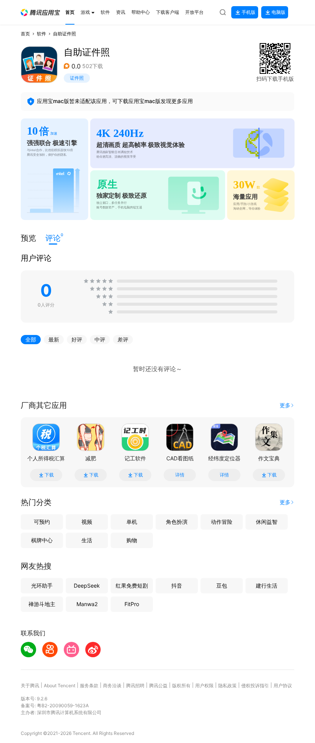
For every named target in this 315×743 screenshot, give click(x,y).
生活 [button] (86, 540)
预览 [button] (28, 238)
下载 (49, 475)
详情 (179, 475)
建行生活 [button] (266, 585)
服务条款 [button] (89, 685)
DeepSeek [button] (87, 585)
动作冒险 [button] (221, 521)
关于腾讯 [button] (30, 685)
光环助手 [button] (42, 585)
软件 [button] (41, 34)
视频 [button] (86, 521)
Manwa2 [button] (87, 604)
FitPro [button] (131, 604)
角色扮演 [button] (176, 521)
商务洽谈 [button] (112, 685)
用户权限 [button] (204, 685)
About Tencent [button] (59, 685)
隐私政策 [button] (227, 685)
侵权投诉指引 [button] (255, 685)
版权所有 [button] (181, 685)
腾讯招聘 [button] (135, 685)
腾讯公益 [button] (158, 685)
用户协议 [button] (283, 685)
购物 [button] (131, 540)
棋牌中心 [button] (42, 540)
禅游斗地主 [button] (41, 604)
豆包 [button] (221, 585)
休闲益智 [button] (266, 521)
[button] (40, 12)
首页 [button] (25, 34)
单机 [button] (131, 521)
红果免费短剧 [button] (132, 585)
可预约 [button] (42, 521)
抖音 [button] (176, 585)
